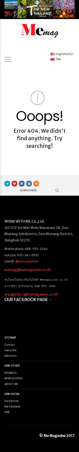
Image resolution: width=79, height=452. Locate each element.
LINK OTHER (12, 365)
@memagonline (26, 261)
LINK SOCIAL (12, 393)
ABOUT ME (11, 384)
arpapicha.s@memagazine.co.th (31, 294)
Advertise (10, 355)
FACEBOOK (11, 401)
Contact (9, 344)
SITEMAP (10, 337)
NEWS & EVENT (13, 378)
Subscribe (10, 350)
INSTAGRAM (12, 406)
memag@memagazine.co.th (27, 270)
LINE (7, 412)
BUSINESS (10, 372)
